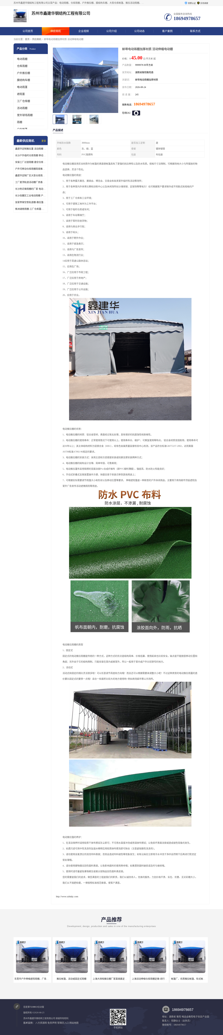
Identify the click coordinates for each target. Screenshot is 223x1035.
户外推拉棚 (23, 73)
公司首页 (28, 31)
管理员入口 (63, 1023)
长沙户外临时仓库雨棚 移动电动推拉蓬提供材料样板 (30, 155)
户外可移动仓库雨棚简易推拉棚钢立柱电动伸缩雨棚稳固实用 (30, 169)
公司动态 (139, 31)
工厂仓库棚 (23, 101)
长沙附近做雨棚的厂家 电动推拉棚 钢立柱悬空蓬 (30, 189)
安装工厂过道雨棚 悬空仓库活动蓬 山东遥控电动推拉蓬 (30, 162)
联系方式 (195, 31)
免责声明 (52, 1023)
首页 (27, 39)
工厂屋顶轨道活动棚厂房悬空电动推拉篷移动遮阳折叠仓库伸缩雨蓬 (30, 182)
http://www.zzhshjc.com (67, 896)
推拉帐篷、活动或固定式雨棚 (32, 979)
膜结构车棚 (23, 80)
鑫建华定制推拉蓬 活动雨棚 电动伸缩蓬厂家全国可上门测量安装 (30, 149)
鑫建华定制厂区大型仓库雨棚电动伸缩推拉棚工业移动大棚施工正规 (30, 175)
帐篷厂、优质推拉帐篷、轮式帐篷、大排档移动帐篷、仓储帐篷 (164, 979)
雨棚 (19, 122)
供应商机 (55, 31)
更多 (43, 141)
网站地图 (74, 1023)
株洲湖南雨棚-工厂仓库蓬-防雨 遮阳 (30, 209)
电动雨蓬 (22, 87)
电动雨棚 (22, 59)
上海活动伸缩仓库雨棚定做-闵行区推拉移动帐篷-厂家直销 (122, 979)
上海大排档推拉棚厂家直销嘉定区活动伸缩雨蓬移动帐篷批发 (84, 979)
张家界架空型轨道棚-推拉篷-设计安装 (30, 202)
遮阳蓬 (21, 94)
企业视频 (83, 31)
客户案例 (167, 31)
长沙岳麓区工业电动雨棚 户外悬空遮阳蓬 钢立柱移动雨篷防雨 (30, 195)
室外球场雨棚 (25, 115)
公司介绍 (111, 31)
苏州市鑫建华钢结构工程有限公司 (39, 1018)
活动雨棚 (22, 108)
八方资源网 (41, 1023)
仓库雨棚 (22, 66)
